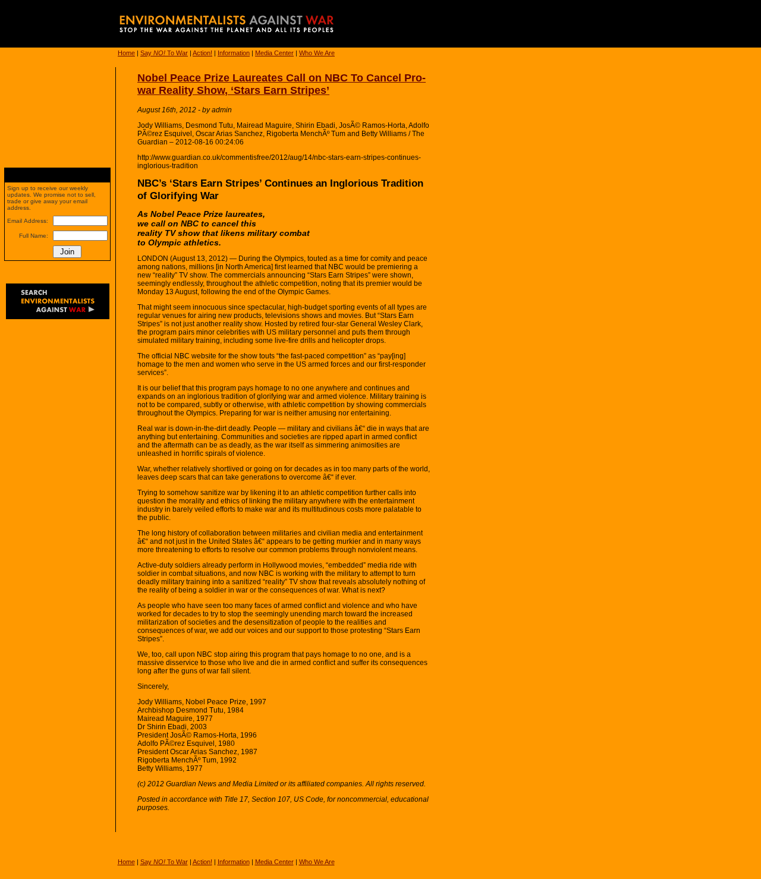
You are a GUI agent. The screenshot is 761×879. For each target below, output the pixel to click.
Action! (202, 52)
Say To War (164, 52)
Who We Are (317, 52)
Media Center (274, 52)
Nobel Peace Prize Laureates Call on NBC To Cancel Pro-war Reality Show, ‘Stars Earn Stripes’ (281, 84)
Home (126, 52)
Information (234, 52)
